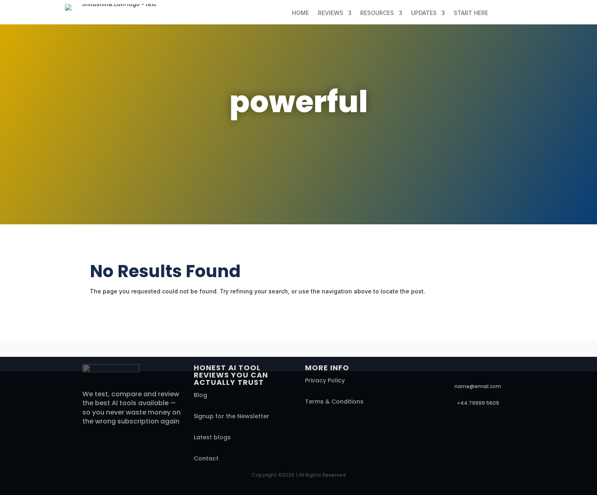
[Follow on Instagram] (473, 370)
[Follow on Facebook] (422, 370)
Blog (200, 395)
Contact (206, 458)
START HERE (471, 13)
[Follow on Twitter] (439, 370)
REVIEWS (330, 13)
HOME (300, 13)
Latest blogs (212, 437)
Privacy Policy (325, 380)
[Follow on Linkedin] (456, 370)
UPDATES (424, 13)
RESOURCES (377, 13)
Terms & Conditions (334, 401)
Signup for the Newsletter (231, 416)
